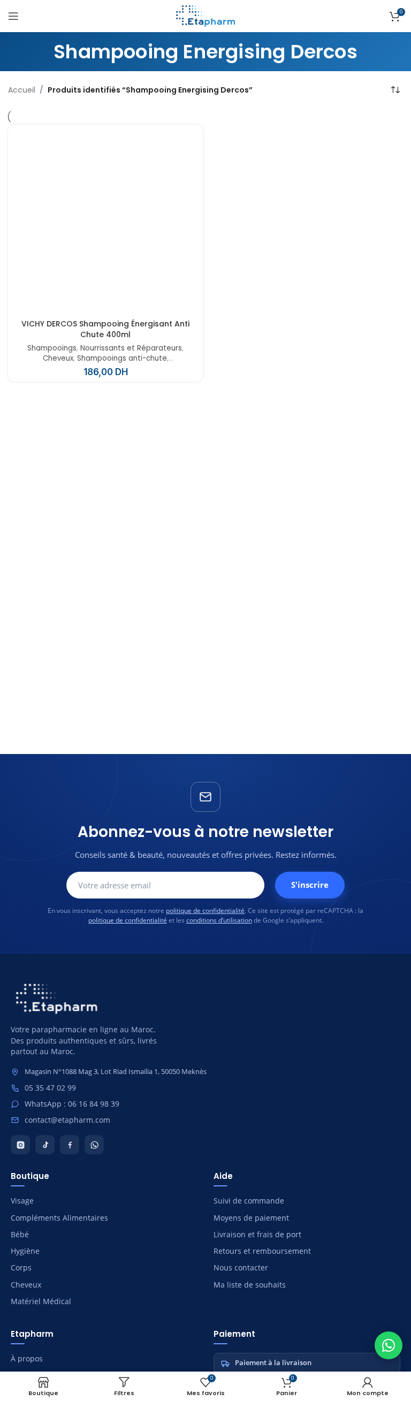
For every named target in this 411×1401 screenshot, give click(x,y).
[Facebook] (69, 1144)
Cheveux (58, 358)
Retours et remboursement (262, 1251)
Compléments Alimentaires (59, 1218)
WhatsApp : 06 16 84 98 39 (72, 1104)
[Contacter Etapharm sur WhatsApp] (388, 1345)
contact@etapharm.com (67, 1120)
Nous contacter (241, 1268)
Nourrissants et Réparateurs (131, 348)
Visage (22, 1201)
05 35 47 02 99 (50, 1088)
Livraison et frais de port (257, 1234)
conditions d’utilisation (219, 920)
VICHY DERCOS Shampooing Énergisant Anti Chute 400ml (105, 329)
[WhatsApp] (94, 1144)
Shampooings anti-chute (122, 358)
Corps (21, 1268)
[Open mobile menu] (13, 16)
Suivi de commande (249, 1201)
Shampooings (52, 348)
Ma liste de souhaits (250, 1285)
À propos (27, 1359)
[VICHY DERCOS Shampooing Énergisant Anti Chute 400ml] (105, 222)
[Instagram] (20, 1144)
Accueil (21, 90)
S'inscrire (310, 884)
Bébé (20, 1234)
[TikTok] (45, 1144)
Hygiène (25, 1251)
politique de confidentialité (205, 910)
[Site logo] (205, 15)
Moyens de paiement (251, 1218)
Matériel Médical (41, 1301)
